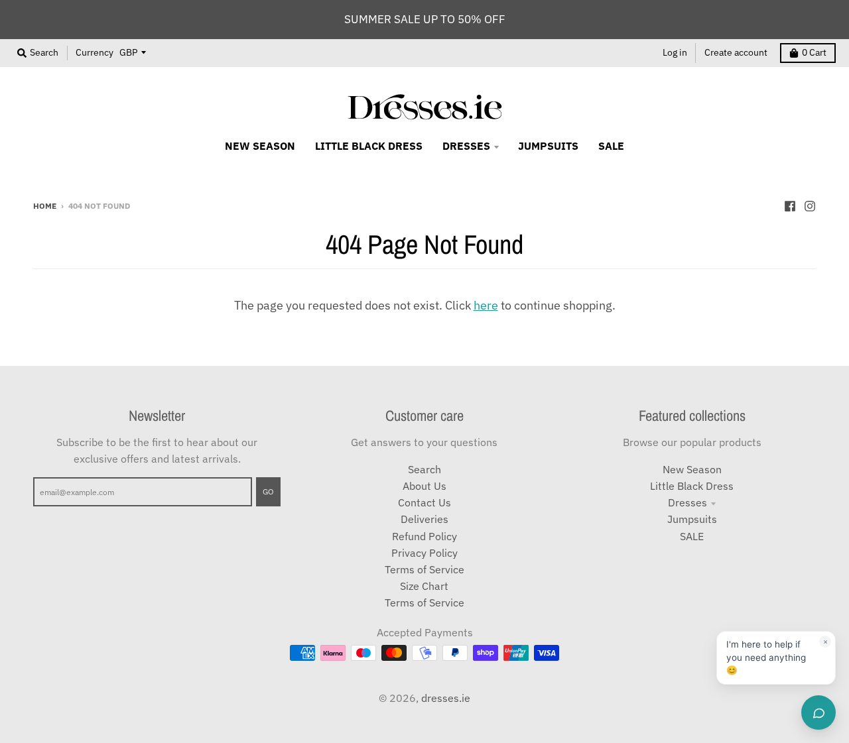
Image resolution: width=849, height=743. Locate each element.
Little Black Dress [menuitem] (369, 145)
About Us (424, 485)
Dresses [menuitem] (466, 145)
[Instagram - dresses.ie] (810, 205)
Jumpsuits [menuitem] (548, 145)
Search (424, 469)
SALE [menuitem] (611, 145)
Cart (814, 52)
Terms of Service (424, 569)
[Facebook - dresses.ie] (790, 205)
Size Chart (424, 586)
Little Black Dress (692, 485)
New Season (692, 469)
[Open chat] (818, 712)
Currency (94, 52)
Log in (675, 52)
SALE (692, 536)
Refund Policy (424, 536)
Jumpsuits (692, 519)
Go (268, 491)
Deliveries (424, 519)
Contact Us (424, 502)
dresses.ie (445, 698)
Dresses (687, 502)
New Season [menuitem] (260, 145)
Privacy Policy (424, 552)
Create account (735, 52)
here (486, 305)
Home (44, 205)
